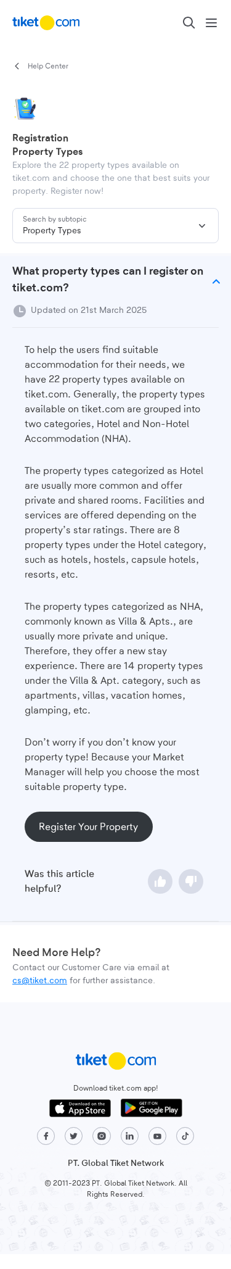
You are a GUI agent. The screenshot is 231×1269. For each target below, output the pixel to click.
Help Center (48, 66)
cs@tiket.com (39, 980)
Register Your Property (88, 827)
